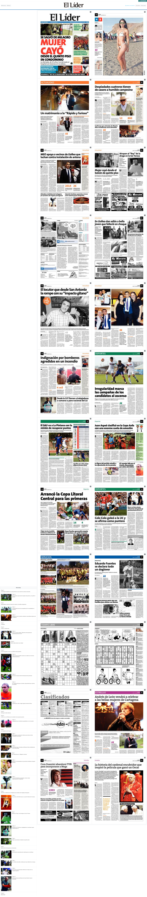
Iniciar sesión (143, 5)
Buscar (9, 5)
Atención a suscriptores (130, 5)
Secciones (4, 5)
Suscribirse (138, 5)
